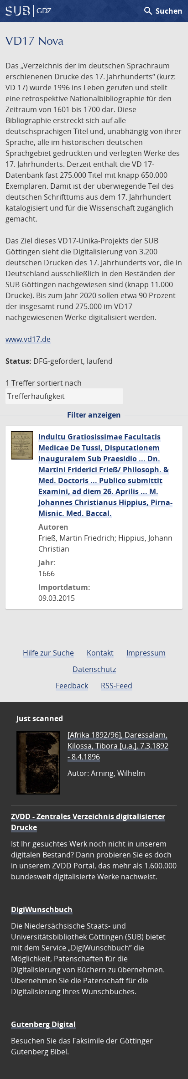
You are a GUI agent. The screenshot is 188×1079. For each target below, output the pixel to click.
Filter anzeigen (94, 415)
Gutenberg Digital (43, 1024)
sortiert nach (59, 383)
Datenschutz (94, 669)
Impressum (146, 653)
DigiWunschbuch (42, 909)
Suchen (163, 10)
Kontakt (100, 653)
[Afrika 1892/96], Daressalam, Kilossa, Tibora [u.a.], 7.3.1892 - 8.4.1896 (118, 746)
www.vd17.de (28, 339)
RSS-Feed (116, 686)
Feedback (72, 686)
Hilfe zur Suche (48, 653)
